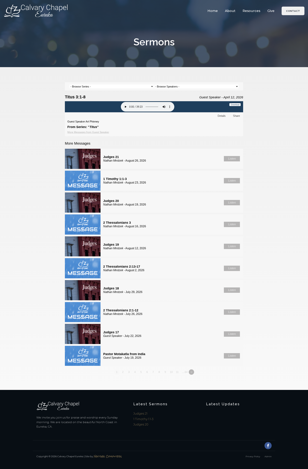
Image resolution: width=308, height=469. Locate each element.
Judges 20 (140, 424)
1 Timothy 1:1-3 (143, 419)
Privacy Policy (253, 456)
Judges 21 (140, 413)
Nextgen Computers (108, 456)
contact (293, 10)
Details (222, 115)
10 (171, 371)
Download (235, 105)
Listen (232, 158)
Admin (268, 456)
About (230, 11)
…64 (185, 371)
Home (212, 11)
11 (177, 371)
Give (270, 11)
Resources (251, 11)
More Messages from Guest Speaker (88, 132)
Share (236, 115)
